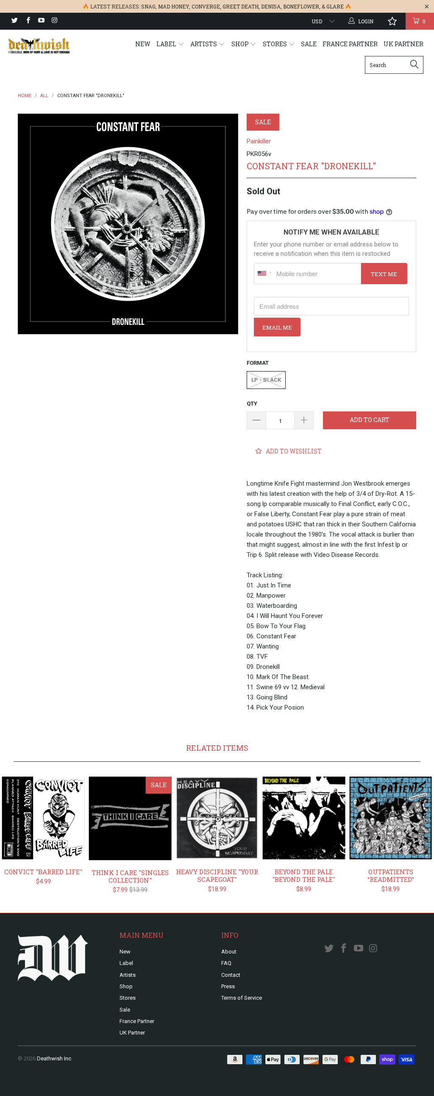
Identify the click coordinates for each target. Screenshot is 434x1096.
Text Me (384, 274)
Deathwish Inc (54, 1058)
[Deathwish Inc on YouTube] (41, 21)
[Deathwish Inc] (39, 46)
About (228, 951)
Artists (204, 44)
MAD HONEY (173, 6)
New (142, 44)
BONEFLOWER (301, 6)
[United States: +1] (264, 273)
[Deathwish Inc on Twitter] (14, 21)
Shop (240, 44)
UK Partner (403, 44)
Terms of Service (241, 998)
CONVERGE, (206, 6)
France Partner (350, 44)
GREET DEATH (241, 6)
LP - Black (266, 380)
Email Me (277, 327)
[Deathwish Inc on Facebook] (27, 21)
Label (167, 44)
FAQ (226, 963)
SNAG (148, 6)
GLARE (335, 6)
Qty (252, 403)
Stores (275, 44)
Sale (309, 44)
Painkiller (259, 141)
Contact (230, 975)
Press (228, 986)
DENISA (271, 6)
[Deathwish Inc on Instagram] (54, 21)
